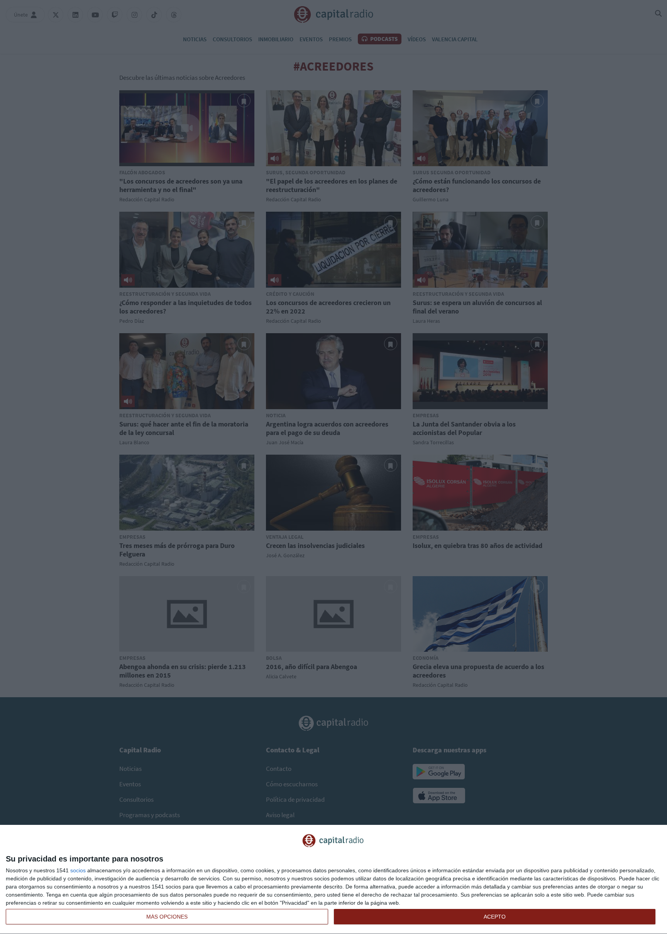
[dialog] (333, 879)
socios (78, 870)
